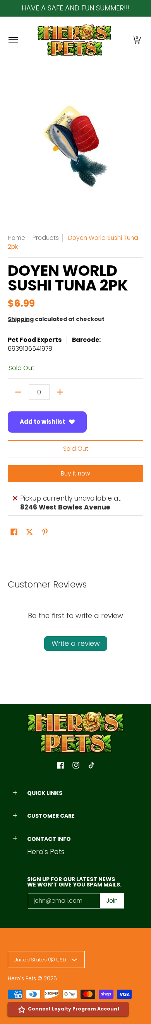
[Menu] (13, 40)
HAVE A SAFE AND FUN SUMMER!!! (76, 8)
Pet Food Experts (35, 339)
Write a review (75, 643)
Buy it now (75, 473)
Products (46, 237)
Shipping (21, 319)
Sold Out (75, 448)
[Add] (60, 392)
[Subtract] (18, 392)
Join (112, 900)
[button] (136, 40)
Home (16, 237)
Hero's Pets (22, 978)
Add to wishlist (42, 422)
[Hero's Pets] (74, 39)
